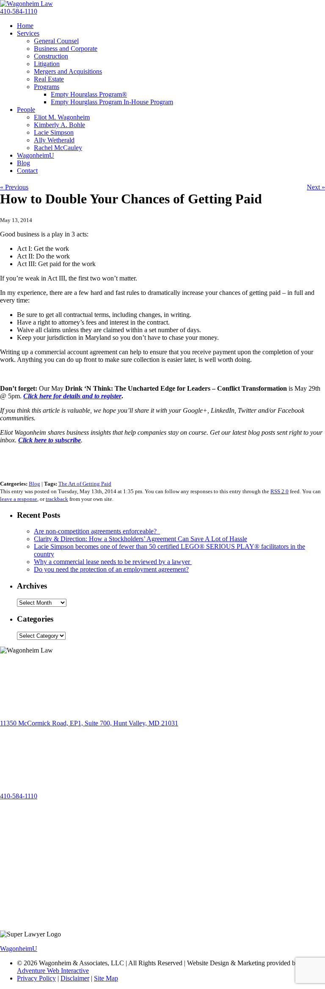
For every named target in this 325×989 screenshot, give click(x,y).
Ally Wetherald (54, 140)
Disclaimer (75, 978)
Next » (316, 187)
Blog (23, 163)
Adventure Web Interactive (53, 970)
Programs (46, 86)
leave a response (18, 499)
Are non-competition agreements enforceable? (97, 531)
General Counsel (56, 40)
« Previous (14, 187)
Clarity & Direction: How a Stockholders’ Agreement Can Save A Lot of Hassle (140, 538)
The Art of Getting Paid (84, 484)
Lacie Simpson (54, 132)
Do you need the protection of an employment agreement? (111, 569)
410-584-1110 (18, 11)
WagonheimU (35, 155)
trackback (57, 499)
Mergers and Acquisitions (68, 71)
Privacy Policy (36, 978)
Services (28, 33)
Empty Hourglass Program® (89, 94)
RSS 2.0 (279, 491)
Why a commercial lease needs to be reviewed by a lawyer (113, 561)
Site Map (106, 978)
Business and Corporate (65, 48)
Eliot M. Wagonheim (62, 117)
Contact (27, 170)
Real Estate (49, 79)
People (26, 109)
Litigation (47, 63)
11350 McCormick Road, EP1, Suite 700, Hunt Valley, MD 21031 (89, 723)
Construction (51, 56)
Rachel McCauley (58, 147)
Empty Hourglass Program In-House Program (112, 102)
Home (25, 25)
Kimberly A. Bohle (59, 124)
